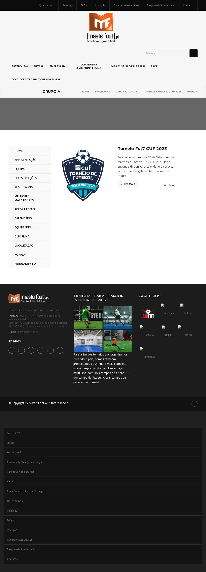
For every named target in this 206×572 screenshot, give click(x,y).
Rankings (68, 5)
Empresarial (102, 91)
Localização (23, 245)
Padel (10, 481)
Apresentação (25, 160)
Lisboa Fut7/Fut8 (126, 91)
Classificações (25, 178)
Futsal (10, 443)
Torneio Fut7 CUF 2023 (142, 148)
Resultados (23, 187)
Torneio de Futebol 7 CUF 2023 (162, 91)
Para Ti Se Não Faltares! (20, 472)
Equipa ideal (23, 227)
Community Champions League (25, 462)
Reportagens (24, 209)
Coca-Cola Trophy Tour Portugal (25, 491)
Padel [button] (155, 66)
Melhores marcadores (24, 198)
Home (85, 91)
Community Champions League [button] (89, 66)
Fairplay (20, 254)
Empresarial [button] (58, 66)
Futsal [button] (39, 66)
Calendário (23, 218)
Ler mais (128, 184)
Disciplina (21, 236)
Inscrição (100, 5)
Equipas (20, 169)
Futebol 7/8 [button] (19, 66)
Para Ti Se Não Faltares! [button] (127, 66)
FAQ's (84, 5)
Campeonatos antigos (126, 5)
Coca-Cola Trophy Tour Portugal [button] (36, 79)
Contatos (188, 5)
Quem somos (47, 5)
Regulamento (25, 263)
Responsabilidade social (161, 5)
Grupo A (192, 91)
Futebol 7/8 (13, 433)
